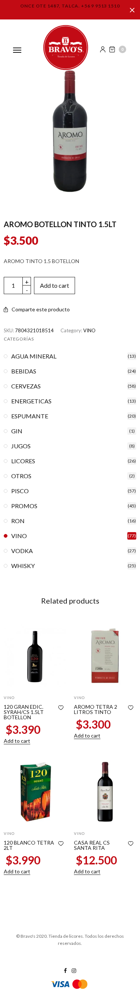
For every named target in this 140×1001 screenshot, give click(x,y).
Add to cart (54, 285)
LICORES (23, 461)
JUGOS (21, 446)
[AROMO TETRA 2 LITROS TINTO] (105, 655)
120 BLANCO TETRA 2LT (29, 845)
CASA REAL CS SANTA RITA (92, 845)
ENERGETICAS (31, 401)
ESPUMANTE (29, 416)
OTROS (21, 476)
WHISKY (23, 566)
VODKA (22, 551)
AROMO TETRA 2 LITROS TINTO (95, 709)
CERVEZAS (26, 386)
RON (18, 521)
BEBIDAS (23, 371)
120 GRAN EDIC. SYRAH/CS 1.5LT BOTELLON (24, 712)
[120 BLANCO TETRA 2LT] (35, 791)
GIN (16, 431)
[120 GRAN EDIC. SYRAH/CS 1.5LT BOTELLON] (35, 655)
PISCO (20, 491)
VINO (89, 330)
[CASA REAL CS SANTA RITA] (105, 791)
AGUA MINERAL (33, 356)
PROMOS (24, 506)
